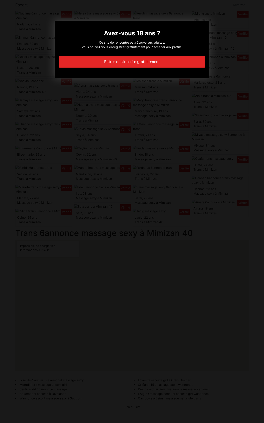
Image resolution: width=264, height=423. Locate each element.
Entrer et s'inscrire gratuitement (132, 62)
